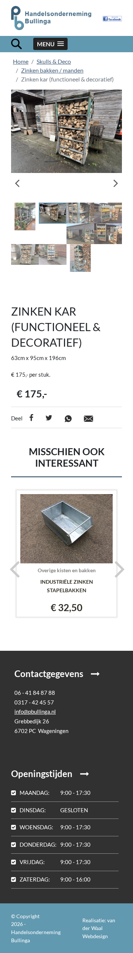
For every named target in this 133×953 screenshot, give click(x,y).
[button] (50, 44)
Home (20, 61)
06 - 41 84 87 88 (34, 692)
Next (110, 180)
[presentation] (12, 568)
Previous (22, 180)
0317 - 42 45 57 (34, 702)
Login (68, 928)
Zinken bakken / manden (52, 70)
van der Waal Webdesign (98, 928)
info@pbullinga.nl (35, 711)
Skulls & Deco (54, 61)
